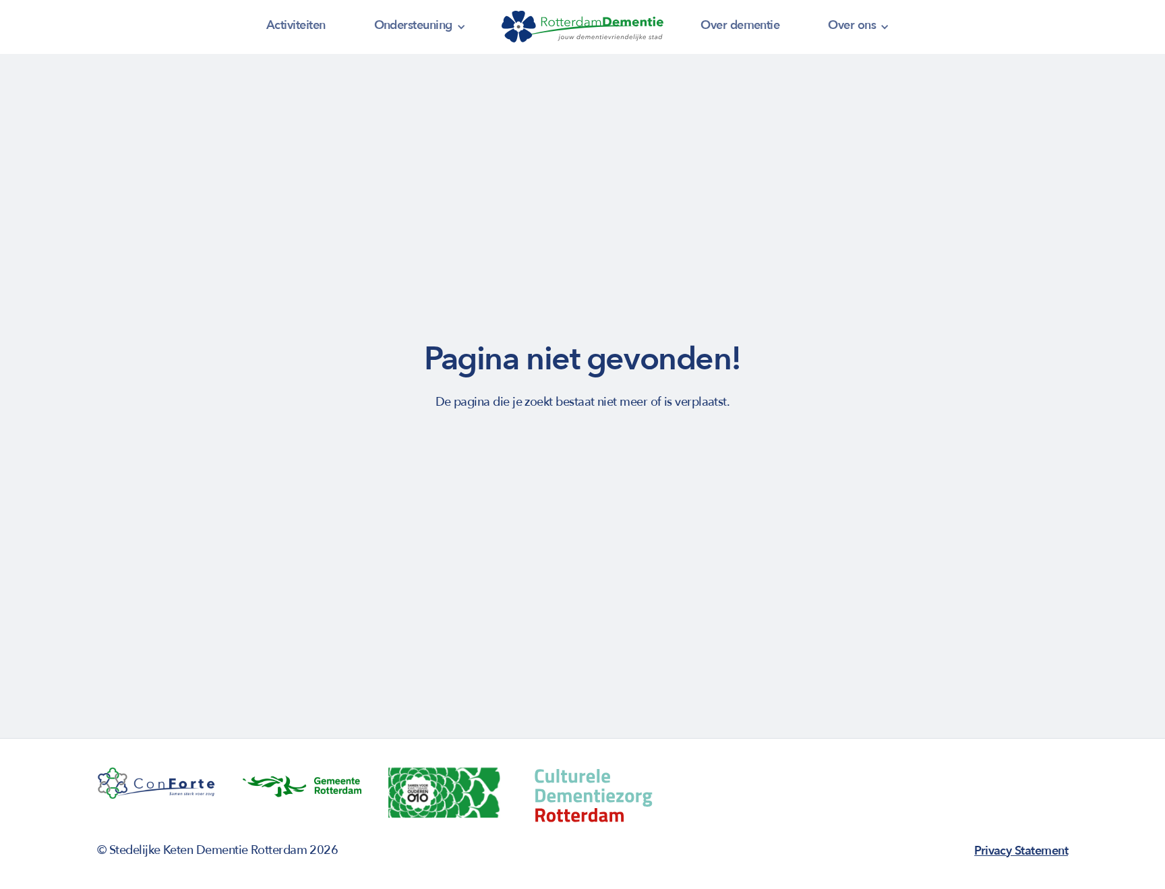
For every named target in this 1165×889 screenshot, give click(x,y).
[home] (582, 27)
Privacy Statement (1021, 850)
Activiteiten (296, 25)
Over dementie (739, 25)
